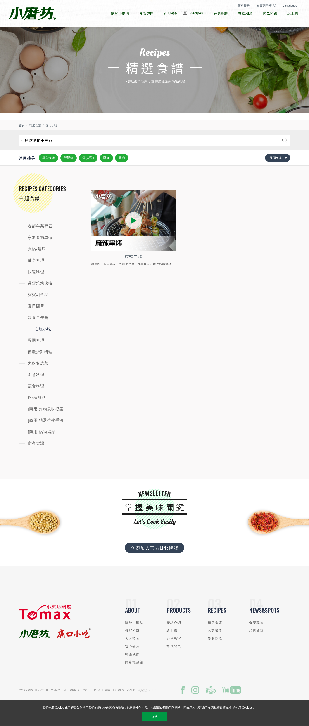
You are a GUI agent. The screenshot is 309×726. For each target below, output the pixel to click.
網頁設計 (143, 690)
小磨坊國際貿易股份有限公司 (32, 14)
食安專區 (256, 623)
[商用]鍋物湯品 (41, 432)
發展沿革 (132, 630)
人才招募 (132, 638)
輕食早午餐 (38, 317)
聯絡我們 (132, 654)
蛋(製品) (88, 158)
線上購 (171, 630)
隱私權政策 (134, 662)
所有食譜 (48, 158)
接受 (154, 717)
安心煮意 (132, 646)
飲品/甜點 (37, 397)
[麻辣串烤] (133, 220)
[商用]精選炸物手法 (46, 420)
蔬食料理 (36, 386)
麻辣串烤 (133, 256)
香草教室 (173, 638)
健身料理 (36, 260)
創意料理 (36, 375)
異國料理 (36, 340)
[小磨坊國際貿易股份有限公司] (45, 618)
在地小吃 (51, 125)
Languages (290, 5)
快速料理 (36, 272)
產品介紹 (173, 623)
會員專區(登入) (266, 5)
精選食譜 (35, 125)
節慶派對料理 (40, 352)
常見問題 (173, 646)
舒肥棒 (68, 158)
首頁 (22, 125)
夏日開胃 (36, 306)
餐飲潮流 (215, 638)
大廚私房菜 (38, 363)
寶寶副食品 (38, 295)
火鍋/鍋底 (37, 249)
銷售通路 (256, 630)
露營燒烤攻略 (40, 283)
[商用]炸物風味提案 (46, 409)
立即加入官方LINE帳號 (154, 547)
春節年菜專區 (40, 226)
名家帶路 (215, 630)
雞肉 (106, 158)
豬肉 (122, 158)
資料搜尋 (244, 5)
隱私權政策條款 (221, 707)
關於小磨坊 (134, 623)
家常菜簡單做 (40, 237)
